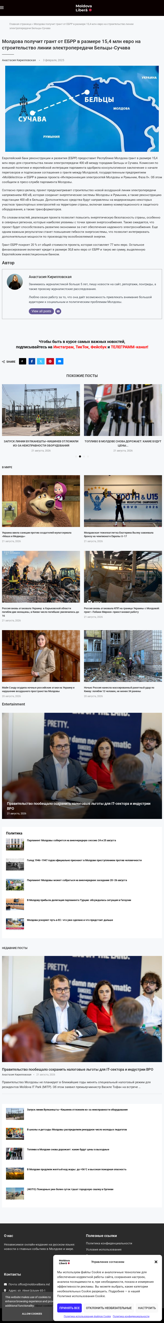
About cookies (44, 1305)
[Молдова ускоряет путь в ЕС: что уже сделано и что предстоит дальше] (15, 924)
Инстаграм (63, 347)
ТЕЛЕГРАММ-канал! (129, 347)
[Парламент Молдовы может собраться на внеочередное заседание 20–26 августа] (15, 884)
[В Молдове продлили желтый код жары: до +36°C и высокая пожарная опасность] (15, 1174)
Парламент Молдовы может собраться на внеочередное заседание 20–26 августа (77, 880)
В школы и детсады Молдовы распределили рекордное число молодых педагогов (77, 1129)
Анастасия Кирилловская (19, 60)
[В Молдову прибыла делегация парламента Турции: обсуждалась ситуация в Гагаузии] (15, 904)
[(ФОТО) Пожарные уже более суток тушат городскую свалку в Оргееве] (15, 1194)
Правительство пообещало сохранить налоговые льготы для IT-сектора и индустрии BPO (77, 1069)
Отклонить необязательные (109, 1308)
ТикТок (82, 347)
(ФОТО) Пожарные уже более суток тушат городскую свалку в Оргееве (70, 1189)
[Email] (58, 311)
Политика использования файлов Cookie (87, 1316)
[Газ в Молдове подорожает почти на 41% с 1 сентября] (123, 410)
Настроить (147, 1308)
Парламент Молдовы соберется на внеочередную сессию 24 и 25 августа (71, 840)
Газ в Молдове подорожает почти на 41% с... (123, 441)
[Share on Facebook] (32, 361)
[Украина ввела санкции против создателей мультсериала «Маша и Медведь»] (41, 501)
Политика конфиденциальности (131, 1316)
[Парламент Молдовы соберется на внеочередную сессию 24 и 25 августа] (15, 845)
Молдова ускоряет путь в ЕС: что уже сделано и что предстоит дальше (70, 920)
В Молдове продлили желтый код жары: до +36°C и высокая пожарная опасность (76, 1169)
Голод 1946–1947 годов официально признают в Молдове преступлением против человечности (84, 860)
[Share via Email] (59, 361)
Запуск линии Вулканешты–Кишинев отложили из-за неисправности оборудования (77, 1109)
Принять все (69, 1308)
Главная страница (20, 24)
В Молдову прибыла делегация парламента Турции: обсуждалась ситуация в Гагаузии (79, 900)
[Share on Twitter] (41, 361)
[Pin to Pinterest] (50, 361)
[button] (156, 1262)
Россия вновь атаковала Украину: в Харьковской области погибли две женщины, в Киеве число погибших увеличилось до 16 (40, 612)
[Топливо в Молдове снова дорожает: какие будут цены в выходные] (41, 410)
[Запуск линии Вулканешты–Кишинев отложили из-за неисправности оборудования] (15, 1114)
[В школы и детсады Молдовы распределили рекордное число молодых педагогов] (15, 1134)
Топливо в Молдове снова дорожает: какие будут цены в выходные (68, 1149)
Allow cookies (32, 1313)
